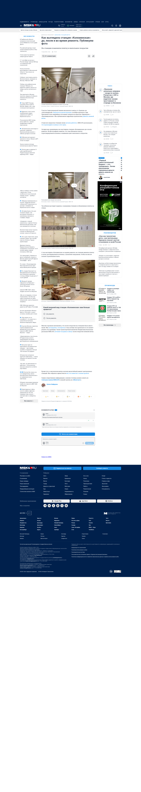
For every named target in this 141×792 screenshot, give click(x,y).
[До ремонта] (44, 314)
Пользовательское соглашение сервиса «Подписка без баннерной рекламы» (89, 554)
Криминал (68, 478)
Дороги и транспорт (49, 486)
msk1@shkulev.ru (38, 555)
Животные (46, 491)
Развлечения (87, 489)
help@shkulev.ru (30, 558)
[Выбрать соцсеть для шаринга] (93, 56)
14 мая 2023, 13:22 (45, 51)
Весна (45, 481)
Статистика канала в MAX (27, 491)
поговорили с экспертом (57, 327)
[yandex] (66, 505)
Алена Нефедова (52, 384)
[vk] (49, 505)
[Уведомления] (116, 25)
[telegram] (45, 505)
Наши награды (24, 481)
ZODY (102, 21)
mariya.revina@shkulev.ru (31, 561)
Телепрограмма (59, 21)
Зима (66, 476)
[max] (57, 505)
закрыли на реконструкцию (62, 112)
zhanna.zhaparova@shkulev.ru (27, 565)
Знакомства (68, 21)
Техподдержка (24, 486)
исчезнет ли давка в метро (63, 331)
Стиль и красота (106, 478)
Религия (85, 491)
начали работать (71, 123)
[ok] (53, 505)
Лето (66, 483)
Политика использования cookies (79, 549)
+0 (88, 420)
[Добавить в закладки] (89, 56)
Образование (68, 494)
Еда (44, 489)
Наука (66, 489)
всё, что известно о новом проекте (77, 373)
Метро (52, 391)
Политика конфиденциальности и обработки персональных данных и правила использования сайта (95, 556)
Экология (104, 483)
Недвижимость (24, 21)
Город (45, 483)
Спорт (103, 476)
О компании (23, 478)
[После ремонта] (44, 318)
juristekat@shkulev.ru (57, 557)
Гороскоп (82, 21)
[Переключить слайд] (74, 185)
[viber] (62, 505)
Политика (86, 481)
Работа (85, 486)
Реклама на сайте (25, 476)
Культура (67, 481)
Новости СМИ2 (46, 457)
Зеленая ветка (61, 391)
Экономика (105, 486)
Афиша (76, 21)
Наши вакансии (24, 483)
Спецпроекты (106, 489)
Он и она (85, 476)
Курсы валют (90, 21)
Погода (50, 21)
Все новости (29, 36)
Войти (47, 443)
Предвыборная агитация (27, 489)
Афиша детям (43, 21)
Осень (85, 478)
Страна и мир (106, 481)
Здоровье (46, 494)
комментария (50, 56)
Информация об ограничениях (78, 547)
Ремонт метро (71, 391)
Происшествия (87, 483)
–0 (93, 420)
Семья (85, 494)
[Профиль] (120, 25)
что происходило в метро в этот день (53, 125)
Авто (44, 476)
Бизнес (45, 478)
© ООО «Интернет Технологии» (46, 571)
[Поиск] (112, 25)
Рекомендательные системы (78, 552)
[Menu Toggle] (21, 25)
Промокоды (34, 21)
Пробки (97, 21)
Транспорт (45, 391)
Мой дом (67, 486)
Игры (107, 21)
